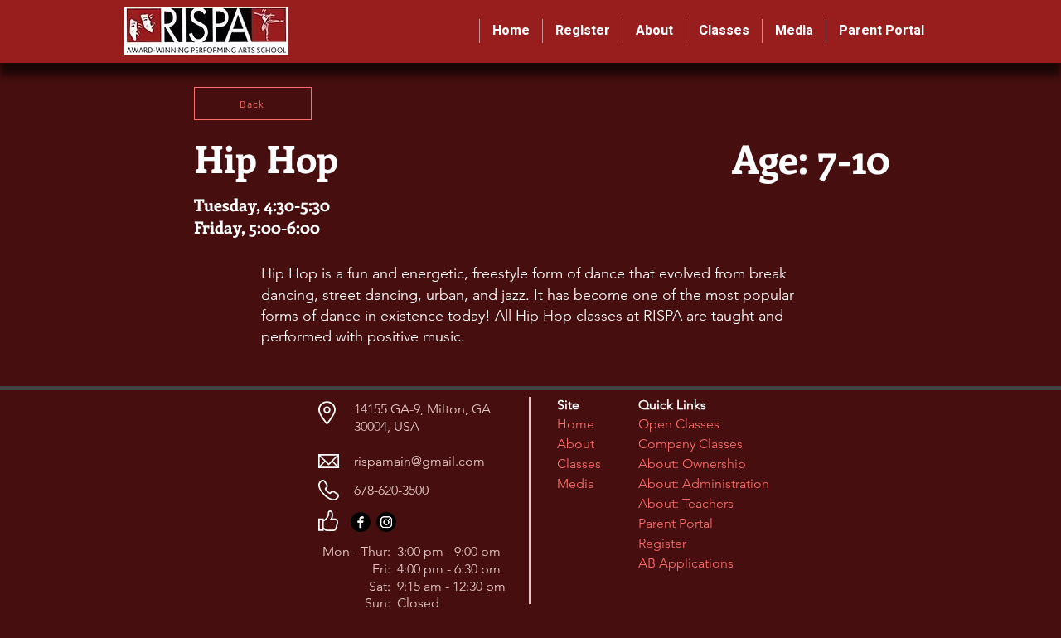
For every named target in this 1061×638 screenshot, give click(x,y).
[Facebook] (361, 522)
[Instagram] (386, 522)
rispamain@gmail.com (419, 461)
